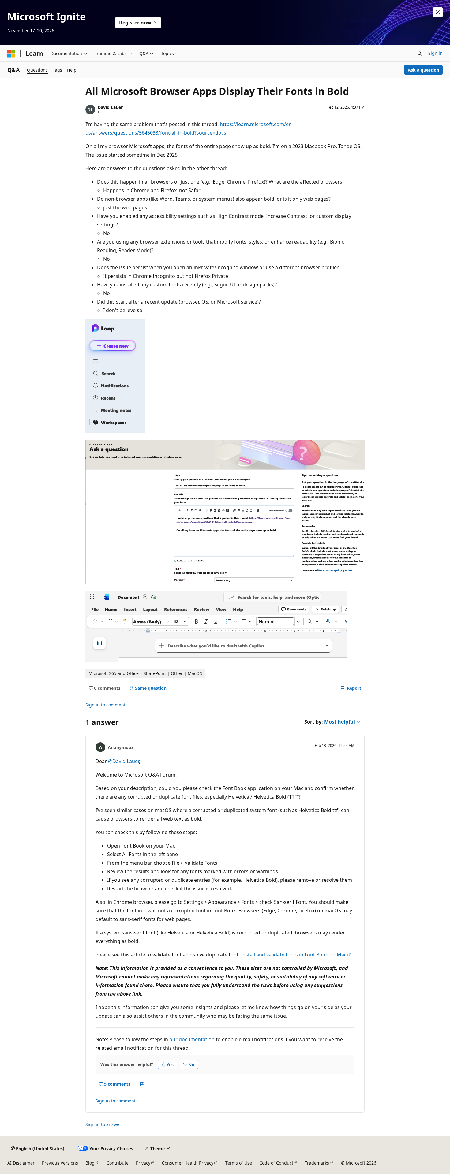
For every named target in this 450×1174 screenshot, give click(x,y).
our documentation (192, 1039)
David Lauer (110, 107)
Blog (90, 1163)
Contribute (118, 1163)
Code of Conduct (276, 1163)
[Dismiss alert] (438, 12)
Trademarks (317, 1163)
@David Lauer (123, 761)
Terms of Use (238, 1163)
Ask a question (423, 70)
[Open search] (420, 53)
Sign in (435, 53)
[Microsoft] (11, 54)
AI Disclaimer (21, 1163)
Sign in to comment (105, 705)
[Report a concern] (142, 1084)
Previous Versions (60, 1163)
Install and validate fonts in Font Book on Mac (294, 954)
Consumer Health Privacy (187, 1163)
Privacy (143, 1163)
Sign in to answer (103, 1124)
